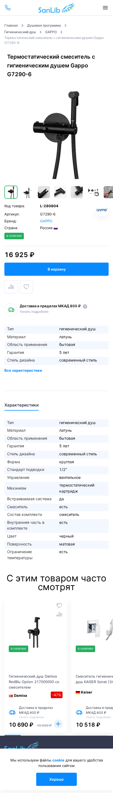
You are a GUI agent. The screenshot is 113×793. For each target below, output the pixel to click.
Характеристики (21, 405)
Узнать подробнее (34, 311)
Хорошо (56, 779)
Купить (58, 724)
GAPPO (46, 221)
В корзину (57, 269)
